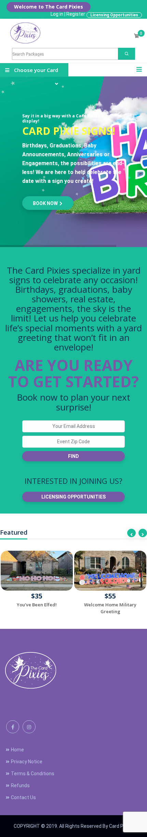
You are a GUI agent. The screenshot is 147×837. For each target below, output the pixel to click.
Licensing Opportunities (114, 15)
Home (17, 749)
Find (73, 456)
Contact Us (23, 797)
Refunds (20, 785)
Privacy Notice (26, 761)
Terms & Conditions (32, 773)
